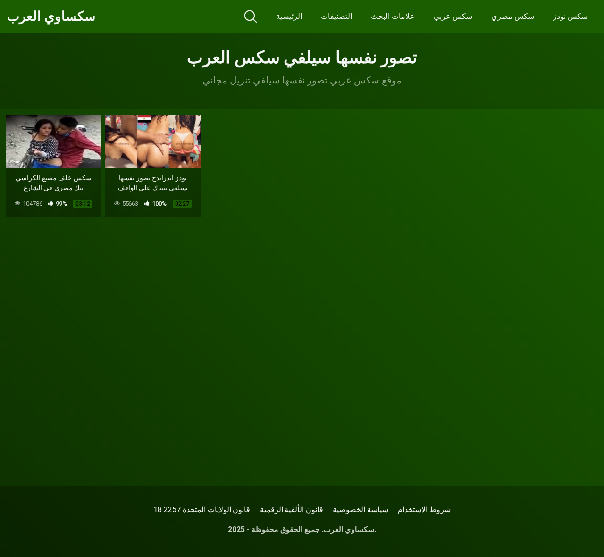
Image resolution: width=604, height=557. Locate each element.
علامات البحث (393, 16)
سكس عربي (453, 16)
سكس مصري (512, 16)
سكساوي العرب (51, 16)
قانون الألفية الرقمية (292, 509)
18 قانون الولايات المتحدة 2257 (202, 509)
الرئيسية (289, 16)
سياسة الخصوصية (360, 509)
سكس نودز (570, 16)
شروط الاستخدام (424, 509)
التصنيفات (336, 16)
